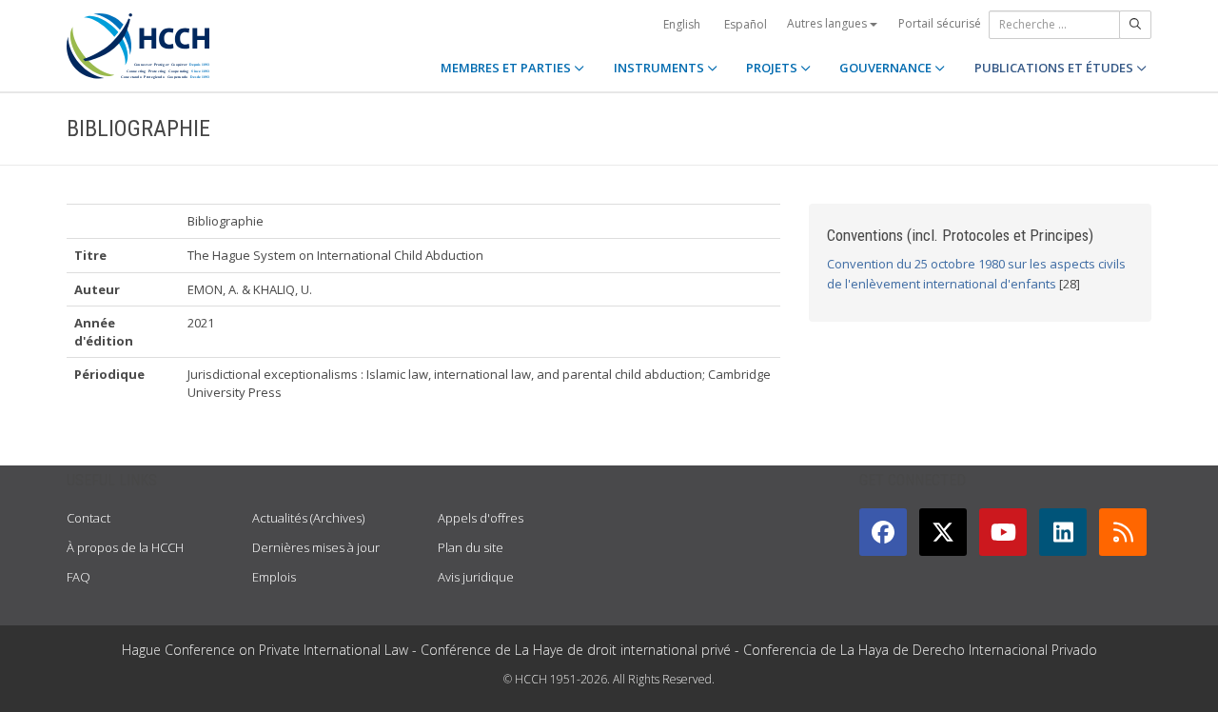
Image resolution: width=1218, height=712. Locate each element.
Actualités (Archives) (308, 517)
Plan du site (470, 547)
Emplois (274, 576)
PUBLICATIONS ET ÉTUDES (1055, 67)
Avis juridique (476, 576)
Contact (88, 517)
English (681, 24)
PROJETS (773, 67)
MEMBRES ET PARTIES (507, 67)
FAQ (78, 576)
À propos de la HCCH (125, 547)
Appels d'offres (480, 517)
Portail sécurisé (939, 23)
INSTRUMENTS (660, 67)
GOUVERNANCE (886, 67)
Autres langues (828, 23)
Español (745, 24)
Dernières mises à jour (316, 547)
